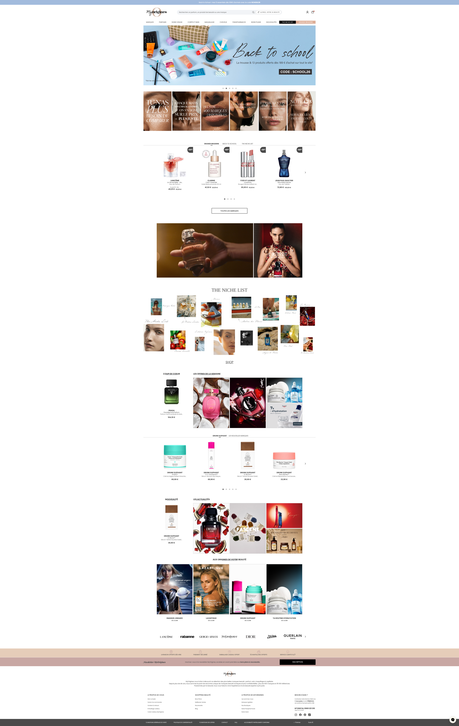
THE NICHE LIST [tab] (247, 143)
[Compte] (307, 12)
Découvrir (174, 620)
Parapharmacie (239, 22)
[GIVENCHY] (229, 55)
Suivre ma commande (155, 702)
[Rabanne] (187, 637)
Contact (225, 722)
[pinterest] (305, 715)
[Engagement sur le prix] (157, 111)
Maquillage (209, 22)
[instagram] (296, 715)
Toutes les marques (230, 211)
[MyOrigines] (156, 12)
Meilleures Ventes (200, 702)
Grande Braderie (306, 22)
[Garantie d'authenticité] (273, 111)
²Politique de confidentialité (183, 722)
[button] (223, 88)
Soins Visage (177, 22)
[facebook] (300, 715)
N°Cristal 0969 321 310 (305, 708)
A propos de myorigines (253, 695)
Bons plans (256, 22)
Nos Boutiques (246, 705)
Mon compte (152, 699)
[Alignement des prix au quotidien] (186, 111)
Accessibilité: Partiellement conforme (256, 722)
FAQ (236, 722)
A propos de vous (156, 695)
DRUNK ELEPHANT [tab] (220, 436)
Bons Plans (198, 699)
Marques (150, 22)
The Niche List (287, 22)
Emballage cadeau (154, 709)
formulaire (299, 701)
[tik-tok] (309, 715)
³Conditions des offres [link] (207, 722)
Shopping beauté (202, 695)
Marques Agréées (247, 702)
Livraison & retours (153, 705)
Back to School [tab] (229, 143)
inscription (297, 662)
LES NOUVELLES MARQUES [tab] (238, 436)
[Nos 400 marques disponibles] (215, 111)
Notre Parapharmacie (248, 709)
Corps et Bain (193, 22)
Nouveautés (271, 22)
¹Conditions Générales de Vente (156, 722)
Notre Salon (245, 712)
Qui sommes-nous (247, 699)
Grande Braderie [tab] (211, 143)
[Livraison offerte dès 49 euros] (244, 111)
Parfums (162, 22)
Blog (196, 709)
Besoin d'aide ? (301, 695)
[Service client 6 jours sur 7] (301, 111)
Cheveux (223, 22)
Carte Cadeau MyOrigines (156, 712)
